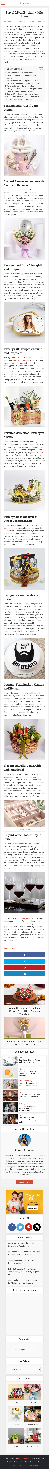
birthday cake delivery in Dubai (22, 631)
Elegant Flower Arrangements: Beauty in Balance (22, 76)
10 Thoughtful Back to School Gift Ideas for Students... (27, 1073)
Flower (27, 1092)
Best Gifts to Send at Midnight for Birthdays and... (28, 1120)
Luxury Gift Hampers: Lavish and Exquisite (23, 83)
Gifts (20, 1058)
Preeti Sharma (28, 21)
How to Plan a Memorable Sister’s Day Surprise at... (29, 1084)
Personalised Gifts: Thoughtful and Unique (23, 81)
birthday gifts (23, 918)
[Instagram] (37, 1227)
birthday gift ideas (12, 948)
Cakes (21, 1092)
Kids (25, 1069)
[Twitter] (20, 1227)
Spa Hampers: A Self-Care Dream (20, 73)
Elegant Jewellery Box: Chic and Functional (23, 96)
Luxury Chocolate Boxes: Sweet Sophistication (24, 89)
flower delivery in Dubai (20, 212)
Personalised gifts (11, 279)
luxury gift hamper (21, 360)
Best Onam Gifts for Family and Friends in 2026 (29, 1061)
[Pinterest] (28, 1227)
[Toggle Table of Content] (40, 69)
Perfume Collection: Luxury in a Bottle (21, 86)
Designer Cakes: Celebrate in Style (20, 91)
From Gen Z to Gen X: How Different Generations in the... (29, 1096)
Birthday (22, 1104)
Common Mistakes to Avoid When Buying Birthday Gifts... (27, 1108)
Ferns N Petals (23, 1458)
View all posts (24, 1182)
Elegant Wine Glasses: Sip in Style (21, 99)
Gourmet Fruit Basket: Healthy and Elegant (23, 94)
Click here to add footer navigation (24, 1465)
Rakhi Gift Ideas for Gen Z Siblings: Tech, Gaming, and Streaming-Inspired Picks (23, 1272)
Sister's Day (28, 1081)
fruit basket (26, 696)
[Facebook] (12, 1227)
